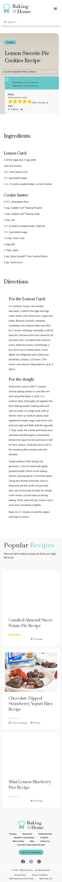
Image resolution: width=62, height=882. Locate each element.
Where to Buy (18, 841)
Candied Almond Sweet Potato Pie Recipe (30, 623)
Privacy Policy (20, 875)
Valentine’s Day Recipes (24, 838)
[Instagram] (31, 861)
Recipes (13, 834)
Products (44, 838)
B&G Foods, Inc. (46, 879)
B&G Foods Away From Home (21, 879)
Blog (32, 841)
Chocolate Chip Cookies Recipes (31, 845)
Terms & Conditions (40, 875)
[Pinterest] (39, 861)
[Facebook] (23, 861)
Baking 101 (27, 834)
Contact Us (45, 841)
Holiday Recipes (45, 834)
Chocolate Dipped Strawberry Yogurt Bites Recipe (31, 704)
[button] (55, 8)
